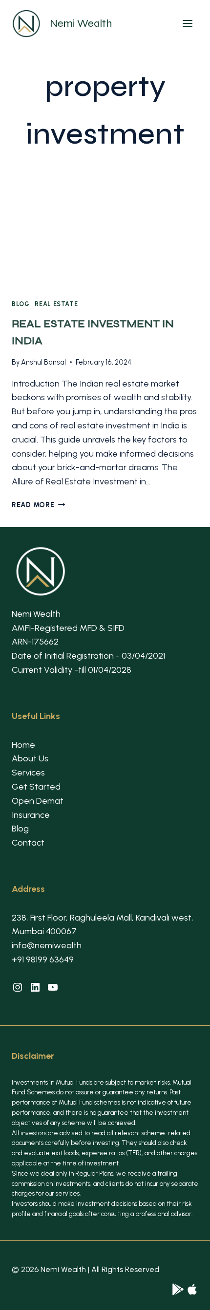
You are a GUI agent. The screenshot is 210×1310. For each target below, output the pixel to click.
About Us (30, 758)
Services (28, 772)
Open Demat (37, 800)
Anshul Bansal (43, 362)
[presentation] (105, 228)
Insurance (31, 815)
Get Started (36, 786)
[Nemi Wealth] (178, 1289)
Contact (28, 842)
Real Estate (56, 304)
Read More (38, 504)
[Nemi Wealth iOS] (192, 1289)
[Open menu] (190, 24)
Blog (21, 304)
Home (23, 744)
